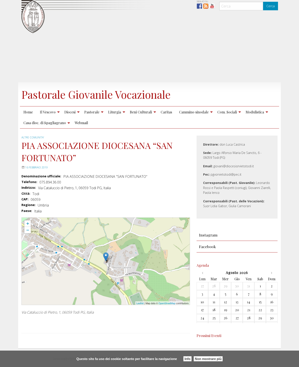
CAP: (24, 199)
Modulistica (255, 112)
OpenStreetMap (166, 303)
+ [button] (27, 223)
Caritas (166, 112)
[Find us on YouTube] (212, 6)
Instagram (208, 234)
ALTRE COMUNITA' (32, 137)
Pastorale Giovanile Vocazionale (96, 94)
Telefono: (29, 182)
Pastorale (91, 112)
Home (28, 112)
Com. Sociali (227, 112)
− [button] (27, 230)
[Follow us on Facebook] (199, 6)
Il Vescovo (48, 112)
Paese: (26, 211)
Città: (25, 193)
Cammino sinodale (194, 112)
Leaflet (140, 303)
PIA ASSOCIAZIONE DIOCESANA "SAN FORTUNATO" (54, 219)
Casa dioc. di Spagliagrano (44, 122)
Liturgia (114, 112)
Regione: (28, 205)
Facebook (207, 246)
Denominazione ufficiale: (41, 176)
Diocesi (70, 112)
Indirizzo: (28, 187)
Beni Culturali (141, 112)
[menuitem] (28, 111)
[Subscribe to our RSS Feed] (205, 6)
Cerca (270, 6)
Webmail (81, 122)
